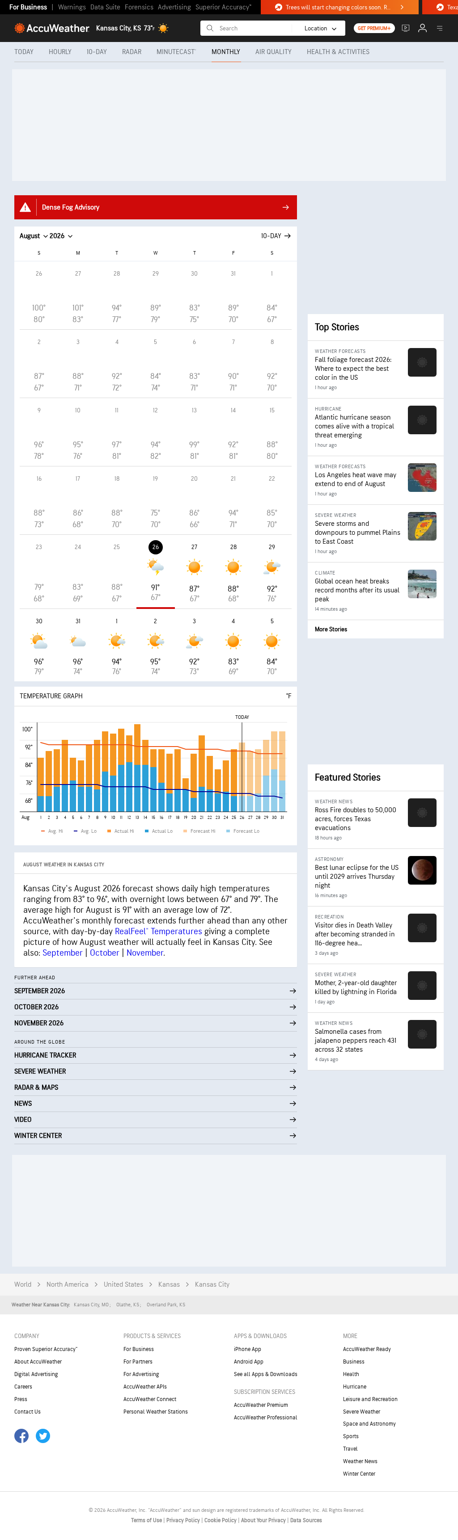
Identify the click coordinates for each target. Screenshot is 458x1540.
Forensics (139, 7)
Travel (350, 1448)
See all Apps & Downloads (265, 1374)
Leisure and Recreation (370, 1399)
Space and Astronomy (369, 1423)
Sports (351, 1436)
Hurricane (354, 1386)
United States (123, 1284)
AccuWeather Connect (149, 1399)
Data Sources (306, 1520)
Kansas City (212, 1284)
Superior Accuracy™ (223, 7)
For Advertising (141, 1374)
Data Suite (105, 7)
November (145, 953)
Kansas (169, 1284)
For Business (28, 7)
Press (20, 1399)
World (22, 1284)
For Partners (138, 1361)
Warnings (72, 7)
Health (351, 1374)
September (62, 953)
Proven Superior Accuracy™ (45, 1349)
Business (354, 1361)
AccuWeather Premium (261, 1405)
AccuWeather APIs (145, 1386)
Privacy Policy (183, 1520)
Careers (23, 1386)
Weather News (360, 1461)
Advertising (174, 7)
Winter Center (359, 1473)
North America (68, 1284)
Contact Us (27, 1411)
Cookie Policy (221, 1520)
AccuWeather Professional (265, 1417)
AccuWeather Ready (367, 1349)
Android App (248, 1361)
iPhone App (247, 1349)
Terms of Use (147, 1520)
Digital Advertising (36, 1374)
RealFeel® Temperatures (158, 931)
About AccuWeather (38, 1361)
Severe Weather (361, 1411)
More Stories (331, 629)
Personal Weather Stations (155, 1411)
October (104, 953)
